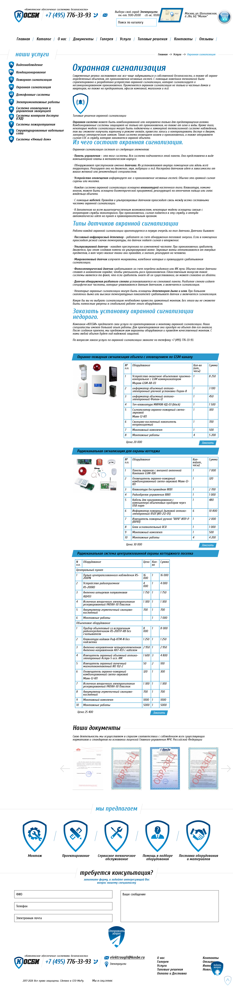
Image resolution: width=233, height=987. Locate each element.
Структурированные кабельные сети (40, 132)
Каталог (43, 39)
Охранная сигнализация (33, 87)
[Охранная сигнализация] (145, 103)
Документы (83, 39)
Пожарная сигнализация (34, 79)
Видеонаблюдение (29, 64)
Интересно (211, 966)
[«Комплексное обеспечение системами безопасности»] (27, 16)
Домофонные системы (33, 94)
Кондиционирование (31, 72)
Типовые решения (152, 39)
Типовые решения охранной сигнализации (99, 115)
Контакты (183, 39)
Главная (23, 39)
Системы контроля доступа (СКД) (37, 117)
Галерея (106, 39)
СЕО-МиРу (77, 980)
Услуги (125, 39)
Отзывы (206, 39)
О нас (62, 39)
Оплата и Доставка (172, 973)
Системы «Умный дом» (33, 139)
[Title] (88, 768)
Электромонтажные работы (38, 102)
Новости (209, 969)
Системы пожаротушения (35, 124)
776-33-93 (68, 961)
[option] (92, 768)
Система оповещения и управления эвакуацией (33, 109)
